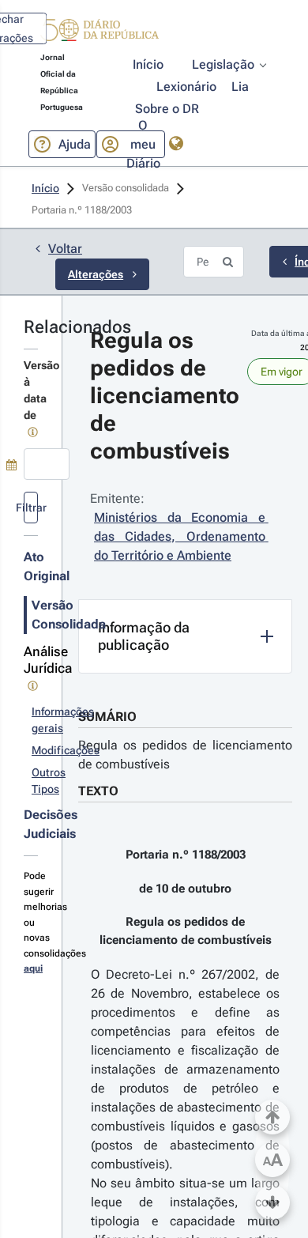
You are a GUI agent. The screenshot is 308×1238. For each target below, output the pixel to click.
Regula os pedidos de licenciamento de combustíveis (185, 755)
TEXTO (98, 790)
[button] (99, 32)
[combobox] (46, 464)
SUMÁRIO (107, 716)
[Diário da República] (99, 33)
